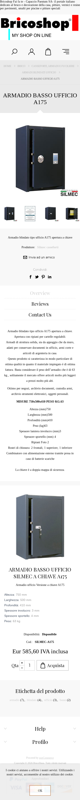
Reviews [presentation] (40, 304)
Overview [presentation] (40, 293)
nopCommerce (46, 757)
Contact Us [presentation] (40, 314)
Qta (15, 665)
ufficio (48, 700)
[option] (30, 213)
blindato (32, 700)
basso (63, 700)
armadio (14, 700)
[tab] (40, 293)
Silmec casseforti (47, 247)
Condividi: (40, 270)
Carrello (48, 51)
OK (40, 791)
